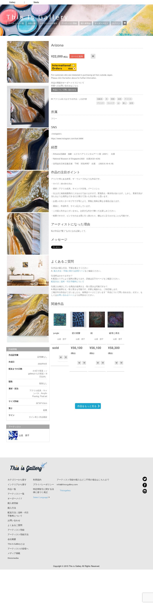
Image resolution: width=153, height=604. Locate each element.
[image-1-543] (28, 314)
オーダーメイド (101, 23)
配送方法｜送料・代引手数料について (67, 281)
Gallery (12, 2)
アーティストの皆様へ (18, 548)
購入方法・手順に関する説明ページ (69, 270)
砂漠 (131, 103)
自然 (119, 99)
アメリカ (128, 99)
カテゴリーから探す (48, 23)
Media (36, 2)
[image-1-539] (28, 149)
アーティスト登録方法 (18, 534)
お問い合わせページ (65, 295)
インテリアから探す (17, 484)
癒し (124, 103)
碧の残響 (76, 333)
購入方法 (12, 508)
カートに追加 (77, 56)
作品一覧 (32, 23)
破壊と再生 (114, 333)
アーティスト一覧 (16, 23)
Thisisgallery (65, 490)
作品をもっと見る (87, 406)
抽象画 (99, 99)
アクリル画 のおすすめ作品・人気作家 (70, 98)
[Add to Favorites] (93, 56)
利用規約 (37, 479)
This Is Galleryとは (16, 544)
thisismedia (13, 558)
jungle (56, 333)
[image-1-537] (28, 62)
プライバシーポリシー (43, 484)
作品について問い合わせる (64, 89)
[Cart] (125, 23)
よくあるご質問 (15, 525)
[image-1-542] (28, 270)
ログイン (116, 23)
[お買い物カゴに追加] (65, 357)
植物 (112, 99)
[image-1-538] (28, 106)
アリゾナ (100, 103)
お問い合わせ (14, 520)
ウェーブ (110, 103)
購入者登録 (86, 23)
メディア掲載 (14, 553)
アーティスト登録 (69, 23)
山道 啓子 (24, 435)
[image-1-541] (28, 234)
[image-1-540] (28, 191)
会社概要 (12, 539)
